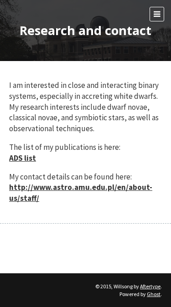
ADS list (22, 158)
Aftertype (150, 286)
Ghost (154, 294)
